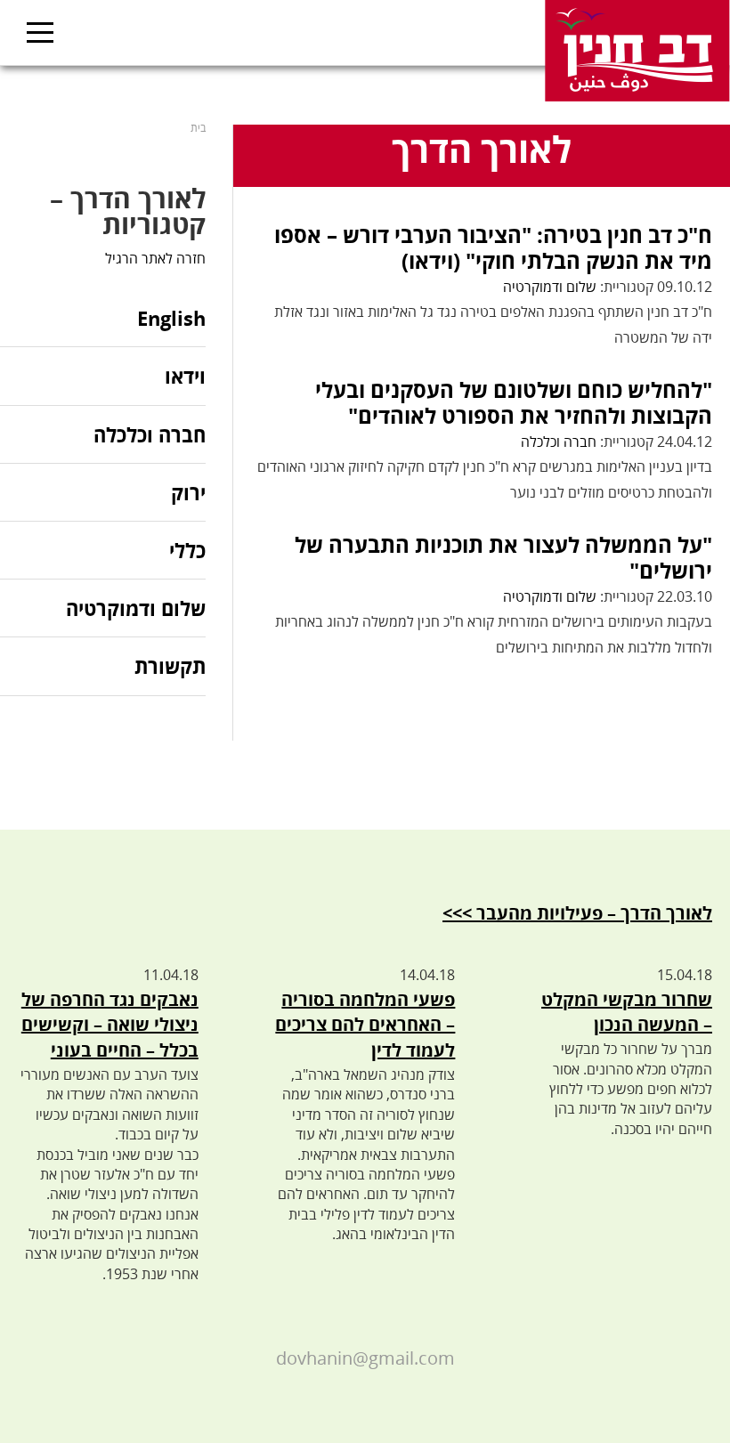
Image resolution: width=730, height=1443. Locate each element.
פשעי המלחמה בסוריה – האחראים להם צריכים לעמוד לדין (365, 1025)
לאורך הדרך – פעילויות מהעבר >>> (577, 913)
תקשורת (170, 666)
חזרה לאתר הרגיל (155, 258)
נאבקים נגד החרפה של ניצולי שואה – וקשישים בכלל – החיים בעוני (110, 1025)
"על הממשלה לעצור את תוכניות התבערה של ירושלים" (503, 557)
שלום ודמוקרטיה (549, 286)
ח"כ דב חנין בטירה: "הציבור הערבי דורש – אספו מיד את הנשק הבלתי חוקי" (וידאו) (493, 247)
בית (198, 127)
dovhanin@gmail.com (365, 1358)
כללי (187, 550)
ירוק (188, 492)
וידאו (185, 375)
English (171, 319)
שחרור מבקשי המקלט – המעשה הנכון (626, 1012)
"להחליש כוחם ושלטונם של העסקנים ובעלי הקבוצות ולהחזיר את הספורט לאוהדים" (513, 402)
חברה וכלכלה (558, 441)
